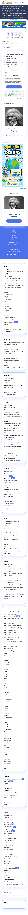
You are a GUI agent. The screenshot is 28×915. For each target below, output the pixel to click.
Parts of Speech (8, 356)
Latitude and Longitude (10, 392)
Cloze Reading (8, 353)
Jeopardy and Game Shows (11, 580)
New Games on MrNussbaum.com (13, 596)
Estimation (6, 313)
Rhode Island (7, 740)
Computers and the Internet (11, 521)
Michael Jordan (8, 854)
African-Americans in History (9, 43)
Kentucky (6, 690)
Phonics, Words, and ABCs (11, 349)
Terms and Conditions (14, 251)
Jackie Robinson (8, 870)
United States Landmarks (10, 632)
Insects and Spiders (9, 485)
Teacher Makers (8, 906)
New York (6, 724)
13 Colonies (7, 409)
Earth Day (8, 781)
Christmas (6, 591)
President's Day (8, 797)
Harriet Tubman (8, 877)
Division (6, 301)
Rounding (6, 292)
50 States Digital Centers (10, 646)
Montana (6, 710)
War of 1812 (7, 421)
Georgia (6, 674)
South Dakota (7, 745)
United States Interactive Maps (12, 621)
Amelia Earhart (7, 843)
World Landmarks (8, 389)
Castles (6, 451)
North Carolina (7, 727)
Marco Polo (7, 866)
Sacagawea (7, 875)
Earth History (9, 478)
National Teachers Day (10, 795)
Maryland (6, 697)
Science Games (8, 471)
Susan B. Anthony (8, 822)
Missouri (6, 708)
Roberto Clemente (9, 836)
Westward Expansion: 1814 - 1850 (13, 423)
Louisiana (6, 692)
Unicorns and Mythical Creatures (12, 551)
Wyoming (6, 768)
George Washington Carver (11, 829)
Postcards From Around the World (13, 385)
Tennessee (6, 747)
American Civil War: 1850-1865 (12, 426)
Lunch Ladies (7, 532)
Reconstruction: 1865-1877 (11, 428)
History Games (8, 405)
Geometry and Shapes (10, 320)
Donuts (5, 525)
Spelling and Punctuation (10, 358)
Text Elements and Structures (11, 363)
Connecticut (7, 667)
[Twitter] (11, 254)
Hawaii (5, 676)
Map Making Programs (10, 394)
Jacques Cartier (8, 833)
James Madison (8, 861)
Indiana (6, 683)
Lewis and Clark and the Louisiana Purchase (15, 419)
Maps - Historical (8, 453)
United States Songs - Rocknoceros (13, 651)
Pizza (5, 537)
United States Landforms (10, 634)
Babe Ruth (6, 872)
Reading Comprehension (10, 344)
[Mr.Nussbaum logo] (7, 2)
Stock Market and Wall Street (11, 548)
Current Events (8, 523)
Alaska (5, 655)
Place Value (7, 290)
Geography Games (9, 378)
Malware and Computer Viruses (12, 535)
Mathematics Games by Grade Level (15, 271)
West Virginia (7, 763)
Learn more (14, 221)
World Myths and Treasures (11, 449)
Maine (5, 694)
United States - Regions (10, 623)
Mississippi (7, 706)
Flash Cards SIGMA (9, 276)
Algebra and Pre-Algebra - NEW (12, 329)
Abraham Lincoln (8, 859)
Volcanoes (8, 503)
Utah (5, 752)
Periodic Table (7, 494)
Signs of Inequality (9, 326)
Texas (5, 750)
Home (3, 41)
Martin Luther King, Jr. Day (10, 793)
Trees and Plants (8, 501)
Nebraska (6, 713)
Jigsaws (6, 598)
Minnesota (6, 704)
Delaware (6, 669)
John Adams (7, 817)
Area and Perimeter (11, 322)
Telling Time (7, 297)
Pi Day (5, 804)
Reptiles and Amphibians (10, 496)
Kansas (5, 687)
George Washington (9, 879)
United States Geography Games (13, 573)
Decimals (6, 306)
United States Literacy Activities (12, 625)
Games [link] (8, 37)
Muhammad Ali (8, 819)
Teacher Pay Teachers (14, 244)
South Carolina (7, 743)
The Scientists (7, 510)
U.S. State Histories (9, 444)
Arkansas (6, 660)
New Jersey (7, 720)
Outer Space (7, 492)
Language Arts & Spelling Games (12, 346)
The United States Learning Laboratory (14, 611)
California (6, 662)
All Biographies (8, 433)
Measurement (7, 308)
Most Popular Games (9, 582)
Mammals (6, 487)
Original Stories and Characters (12, 360)
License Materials (14, 242)
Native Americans (8, 439)
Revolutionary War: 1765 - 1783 (12, 414)
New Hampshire (8, 717)
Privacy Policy (14, 249)
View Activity (14, 86)
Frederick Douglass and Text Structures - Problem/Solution (13, 46)
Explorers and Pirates (9, 407)
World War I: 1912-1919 (10, 430)
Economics (8, 437)
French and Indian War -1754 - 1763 (13, 412)
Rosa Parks (6, 863)
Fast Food (6, 528)
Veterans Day (7, 802)
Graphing (6, 310)
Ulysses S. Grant (8, 847)
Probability (7, 324)
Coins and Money (8, 294)
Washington (7, 759)
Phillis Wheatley (8, 882)
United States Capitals (10, 630)
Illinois (5, 681)
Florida (5, 671)
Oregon (6, 736)
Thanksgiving (7, 799)
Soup (5, 546)
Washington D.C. (8, 761)
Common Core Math (9, 317)
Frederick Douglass (9, 840)
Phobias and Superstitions (11, 539)
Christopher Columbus (10, 838)
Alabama (6, 653)
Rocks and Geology (9, 499)
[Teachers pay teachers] (20, 254)
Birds (5, 473)
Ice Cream (6, 530)
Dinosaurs (8, 476)
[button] (6, 135)
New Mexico (7, 722)
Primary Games (8, 564)
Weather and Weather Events (11, 508)
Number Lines (7, 315)
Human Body (7, 482)
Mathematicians (8, 331)
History (9, 41)
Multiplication (7, 299)
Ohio (5, 731)
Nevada (6, 715)
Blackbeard (9, 824)
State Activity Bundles (11, 616)
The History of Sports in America (12, 446)
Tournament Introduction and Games (13, 895)
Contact (14, 240)
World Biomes (7, 505)
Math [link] (12, 37)
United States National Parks (11, 637)
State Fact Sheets (8, 648)
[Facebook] (7, 254)
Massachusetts (8, 699)
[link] (8, 34)
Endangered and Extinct (10, 480)
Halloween (6, 790)
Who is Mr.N (14, 237)
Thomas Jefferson (8, 852)
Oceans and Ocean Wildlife (11, 489)
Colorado (6, 664)
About (14, 235)
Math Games (7, 269)
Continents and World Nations (12, 383)
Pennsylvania (7, 738)
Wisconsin (6, 766)
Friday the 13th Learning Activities (14, 779)
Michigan (6, 701)
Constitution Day (8, 786)
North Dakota (7, 729)
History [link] (19, 37)
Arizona (5, 658)
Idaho (5, 678)
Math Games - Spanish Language (12, 287)
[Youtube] (15, 254)
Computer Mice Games (10, 589)
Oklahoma (6, 733)
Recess (6, 544)
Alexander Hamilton (9, 849)
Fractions (6, 303)
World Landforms (8, 387)
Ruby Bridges (9, 831)
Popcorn (6, 542)
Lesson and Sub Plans (9, 458)
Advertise (14, 247)
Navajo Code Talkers (11, 868)
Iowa (5, 685)
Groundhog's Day (8, 788)
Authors (6, 365)
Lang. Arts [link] (16, 37)
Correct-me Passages (11, 460)
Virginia (6, 756)
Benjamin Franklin (8, 845)
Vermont (6, 754)
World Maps (7, 380)
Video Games (7, 553)
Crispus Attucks (10, 826)
